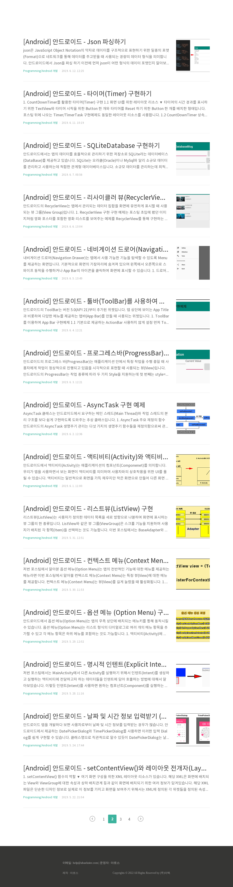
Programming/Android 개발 (40, 71)
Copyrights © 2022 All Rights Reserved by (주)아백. (142, 872)
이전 (92, 818)
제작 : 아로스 (70, 872)
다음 (140, 818)
